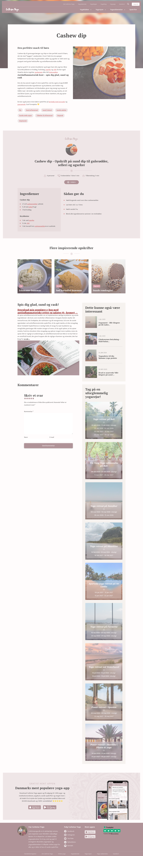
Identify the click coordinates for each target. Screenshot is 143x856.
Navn (26, 437)
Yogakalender (82, 4)
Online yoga (62, 854)
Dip (20, 110)
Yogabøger (93, 4)
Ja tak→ (27, 339)
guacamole (21, 104)
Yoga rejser (88, 854)
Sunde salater (61, 110)
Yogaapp (113, 4)
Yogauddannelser (116, 9)
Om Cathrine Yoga (68, 4)
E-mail (52, 437)
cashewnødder (32, 204)
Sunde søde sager (25, 115)
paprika (48, 69)
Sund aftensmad (32, 110)
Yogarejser (100, 9)
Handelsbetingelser (30, 854)
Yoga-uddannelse (102, 854)
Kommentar (28, 411)
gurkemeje (38, 72)
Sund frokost (47, 110)
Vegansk (60, 115)
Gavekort (122, 4)
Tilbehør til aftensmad (44, 115)
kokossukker (53, 72)
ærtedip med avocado (57, 101)
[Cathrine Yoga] (12, 10)
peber (31, 207)
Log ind (135, 4)
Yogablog (103, 4)
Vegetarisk (23, 120)
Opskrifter (133, 9)
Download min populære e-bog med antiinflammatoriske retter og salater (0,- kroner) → (48, 311)
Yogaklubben (84, 9)
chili (55, 69)
